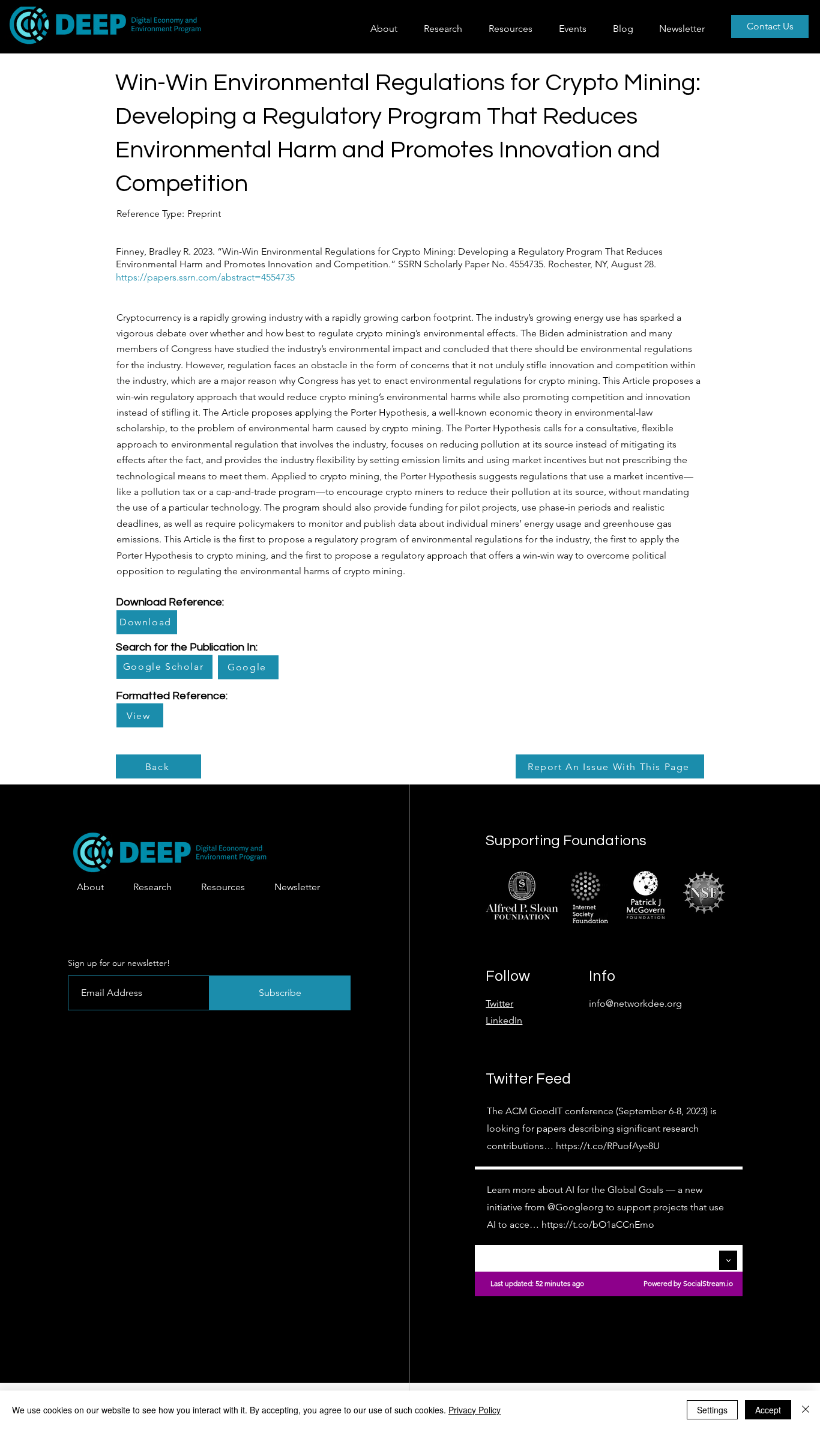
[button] (447, 28)
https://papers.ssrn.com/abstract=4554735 (205, 277)
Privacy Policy (474, 1410)
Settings (712, 1410)
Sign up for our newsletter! (119, 963)
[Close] (805, 1409)
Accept (768, 1410)
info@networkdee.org (635, 1003)
